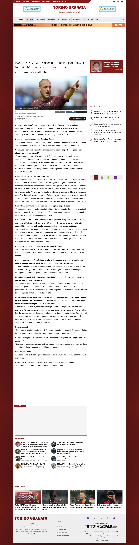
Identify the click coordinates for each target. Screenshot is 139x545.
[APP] (96, 177)
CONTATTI (56, 1)
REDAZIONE (36, 1)
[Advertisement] (106, 266)
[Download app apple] (114, 1)
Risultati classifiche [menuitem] (90, 19)
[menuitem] (15, 19)
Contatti (60, 527)
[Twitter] (110, 1)
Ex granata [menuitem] (51, 19)
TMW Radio (26, 1)
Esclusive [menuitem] (29, 19)
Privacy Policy (62, 533)
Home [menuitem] (21, 19)
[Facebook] (106, 1)
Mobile (59, 521)
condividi (70, 112)
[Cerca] (123, 19)
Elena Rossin (21, 118)
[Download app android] (117, 1)
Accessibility (61, 530)
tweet (81, 112)
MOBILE (64, 1)
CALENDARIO (46, 1)
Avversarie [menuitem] (76, 19)
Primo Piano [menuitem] (40, 19)
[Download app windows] (121, 1)
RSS (58, 524)
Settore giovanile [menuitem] (64, 19)
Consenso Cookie (63, 536)
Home (18, 1)
